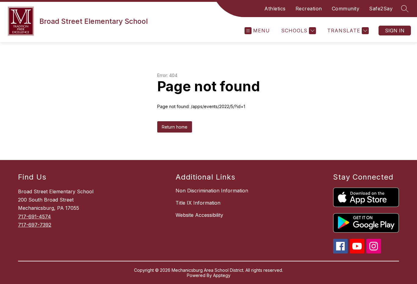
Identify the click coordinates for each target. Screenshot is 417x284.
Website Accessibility (199, 215)
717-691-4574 (34, 216)
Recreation (309, 8)
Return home (174, 126)
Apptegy (221, 275)
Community (346, 8)
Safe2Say (381, 8)
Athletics (275, 8)
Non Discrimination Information (212, 191)
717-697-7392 (34, 225)
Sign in (394, 30)
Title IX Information (198, 203)
